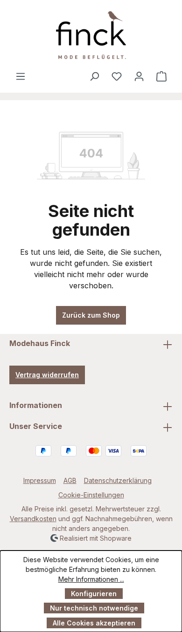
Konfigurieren (94, 594)
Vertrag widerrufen (47, 375)
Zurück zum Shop (91, 315)
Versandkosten (33, 519)
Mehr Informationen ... (91, 579)
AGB (70, 480)
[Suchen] (94, 76)
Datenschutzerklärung (118, 480)
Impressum (39, 480)
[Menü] (20, 76)
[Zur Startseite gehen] (91, 35)
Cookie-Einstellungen (91, 495)
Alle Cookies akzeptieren (94, 623)
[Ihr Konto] (139, 76)
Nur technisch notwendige (94, 608)
